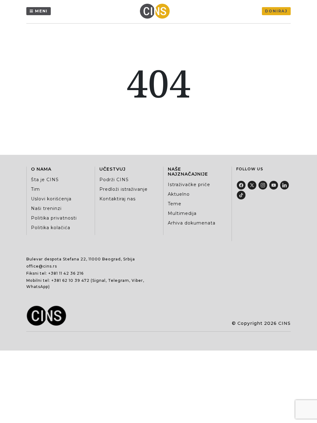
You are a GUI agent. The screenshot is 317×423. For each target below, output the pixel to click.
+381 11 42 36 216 (66, 273)
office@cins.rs (41, 266)
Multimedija (182, 213)
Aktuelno (179, 194)
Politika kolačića (50, 227)
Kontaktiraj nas (117, 199)
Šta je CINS (45, 179)
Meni (41, 11)
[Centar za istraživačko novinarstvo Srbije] (156, 11)
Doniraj (276, 11)
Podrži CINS (114, 179)
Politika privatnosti (54, 218)
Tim (35, 189)
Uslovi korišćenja (51, 199)
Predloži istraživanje (123, 189)
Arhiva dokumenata (191, 223)
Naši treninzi (46, 208)
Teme (174, 204)
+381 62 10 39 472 (70, 280)
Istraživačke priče (189, 184)
